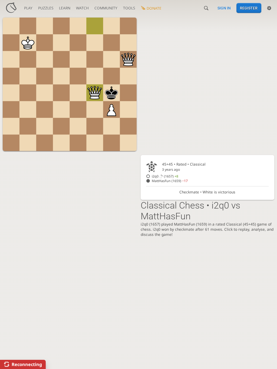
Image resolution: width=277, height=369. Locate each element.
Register (249, 8)
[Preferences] (269, 8)
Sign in (224, 8)
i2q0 (165, 176)
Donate (154, 8)
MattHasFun (170, 181)
